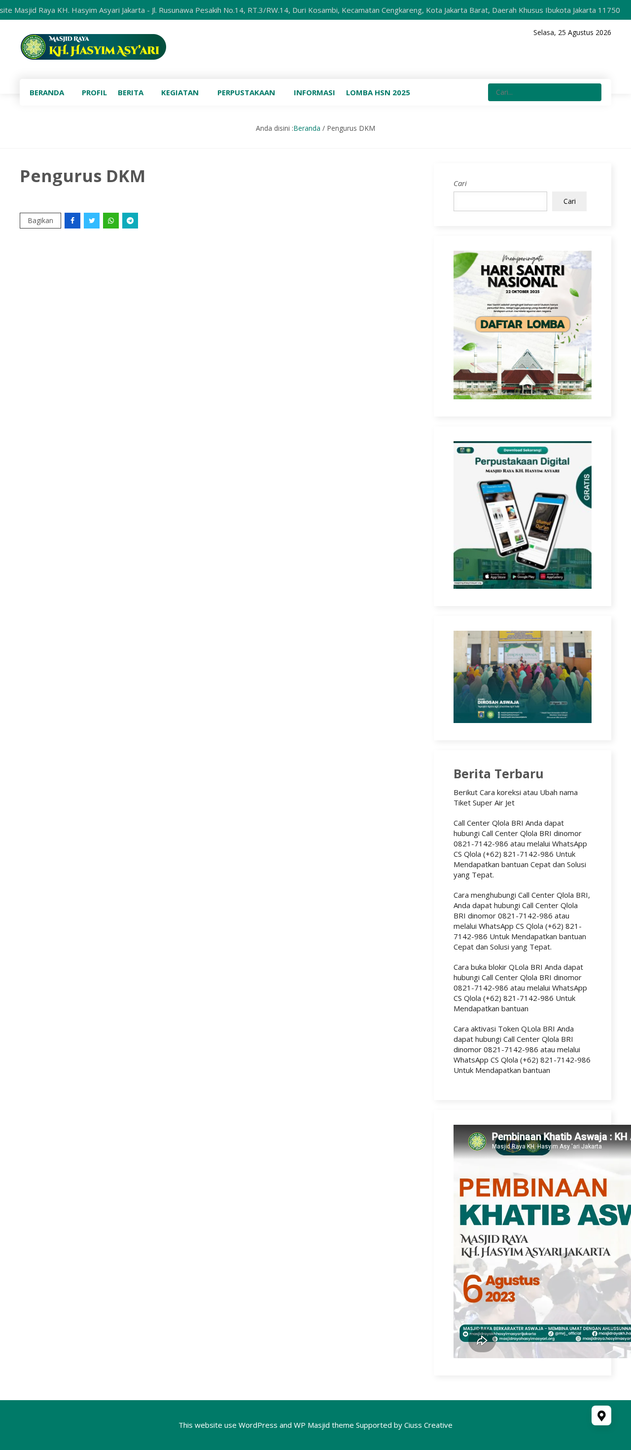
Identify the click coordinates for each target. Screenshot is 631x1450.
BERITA (130, 92)
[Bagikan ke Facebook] (73, 220)
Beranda (306, 128)
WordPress (258, 1425)
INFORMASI (314, 92)
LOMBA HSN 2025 (378, 92)
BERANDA (47, 92)
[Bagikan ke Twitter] (92, 220)
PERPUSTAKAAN (246, 92)
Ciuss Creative (428, 1425)
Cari (460, 183)
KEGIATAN (180, 92)
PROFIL (94, 92)
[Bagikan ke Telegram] (131, 220)
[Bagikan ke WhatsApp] (111, 220)
